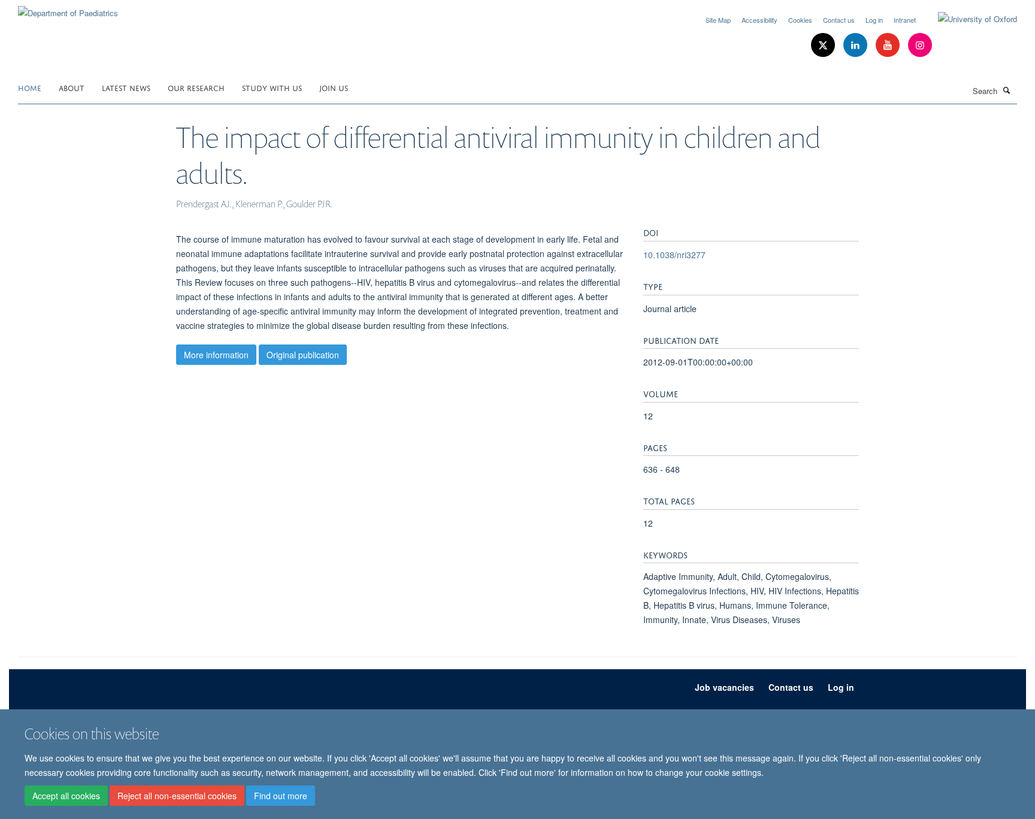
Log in (874, 20)
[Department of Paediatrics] (68, 8)
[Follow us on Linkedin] (856, 45)
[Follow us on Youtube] (889, 45)
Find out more (280, 796)
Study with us (272, 87)
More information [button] (216, 355)
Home (29, 87)
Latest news (126, 87)
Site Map (718, 20)
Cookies (800, 20)
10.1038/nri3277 (674, 255)
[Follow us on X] (824, 45)
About (71, 87)
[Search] (1006, 89)
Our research (196, 87)
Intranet (905, 20)
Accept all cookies (66, 796)
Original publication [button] (303, 355)
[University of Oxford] (968, 19)
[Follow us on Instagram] (920, 45)
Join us (333, 87)
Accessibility (759, 20)
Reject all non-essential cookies (177, 796)
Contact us (839, 20)
